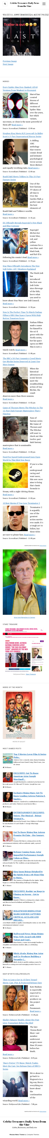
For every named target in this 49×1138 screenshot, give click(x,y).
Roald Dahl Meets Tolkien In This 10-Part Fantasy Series (21, 178)
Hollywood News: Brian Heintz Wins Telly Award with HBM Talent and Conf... (28, 936)
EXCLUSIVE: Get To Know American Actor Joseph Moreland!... (26, 776)
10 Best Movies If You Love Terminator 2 (21, 503)
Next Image (8, 64)
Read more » (17, 124)
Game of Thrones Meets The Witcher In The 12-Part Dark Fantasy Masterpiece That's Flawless (23, 410)
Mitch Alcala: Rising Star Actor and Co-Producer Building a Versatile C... (28, 956)
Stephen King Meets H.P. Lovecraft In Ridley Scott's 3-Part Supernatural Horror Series (23, 135)
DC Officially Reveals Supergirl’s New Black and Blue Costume (22, 224)
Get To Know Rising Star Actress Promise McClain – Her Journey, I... (29, 835)
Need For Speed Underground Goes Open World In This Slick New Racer (21, 458)
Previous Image (10, 61)
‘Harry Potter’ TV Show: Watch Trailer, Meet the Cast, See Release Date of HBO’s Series (21, 1066)
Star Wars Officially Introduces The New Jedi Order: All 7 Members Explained (21, 267)
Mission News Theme (17, 1134)
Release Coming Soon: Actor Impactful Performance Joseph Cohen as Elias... (28, 854)
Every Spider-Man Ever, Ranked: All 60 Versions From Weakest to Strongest (20, 89)
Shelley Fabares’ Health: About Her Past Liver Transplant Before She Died (21, 1021)
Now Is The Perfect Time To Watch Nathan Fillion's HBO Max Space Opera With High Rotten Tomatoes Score (22, 315)
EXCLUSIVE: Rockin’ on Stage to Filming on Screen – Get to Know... (29, 894)
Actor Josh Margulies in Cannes (24, 617)
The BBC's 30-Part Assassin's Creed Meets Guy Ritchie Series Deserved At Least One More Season (22, 361)
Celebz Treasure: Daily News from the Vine (24, 1123)
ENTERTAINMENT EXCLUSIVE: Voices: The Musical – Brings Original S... (28, 815)
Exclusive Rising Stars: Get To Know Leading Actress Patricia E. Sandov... (29, 795)
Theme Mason (43, 545)
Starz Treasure (31, 674)
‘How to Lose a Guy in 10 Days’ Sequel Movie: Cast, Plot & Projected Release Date (22, 981)
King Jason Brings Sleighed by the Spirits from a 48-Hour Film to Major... (28, 874)
